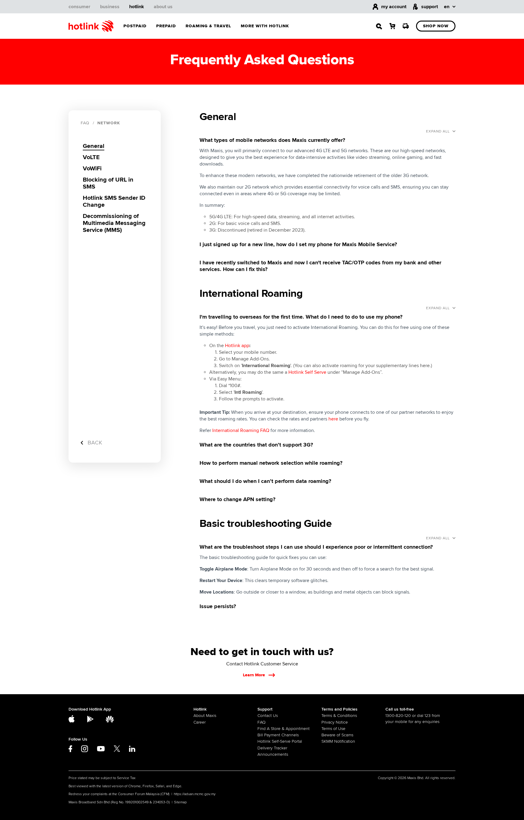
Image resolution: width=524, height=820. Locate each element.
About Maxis (204, 715)
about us (163, 7)
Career (199, 722)
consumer (79, 7)
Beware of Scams (337, 735)
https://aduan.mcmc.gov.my (195, 794)
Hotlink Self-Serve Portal (279, 741)
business (109, 7)
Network (108, 123)
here (333, 419)
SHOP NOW (435, 25)
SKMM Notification (338, 741)
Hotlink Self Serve (307, 372)
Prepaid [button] (166, 25)
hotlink (136, 7)
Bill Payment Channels (278, 735)
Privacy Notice (334, 722)
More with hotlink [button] (265, 25)
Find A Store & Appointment (283, 728)
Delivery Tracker (272, 748)
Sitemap (180, 802)
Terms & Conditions (339, 715)
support (429, 7)
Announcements (272, 754)
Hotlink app (237, 346)
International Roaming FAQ (240, 430)
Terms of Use (333, 728)
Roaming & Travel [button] (208, 25)
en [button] (446, 7)
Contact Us (267, 715)
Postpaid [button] (134, 25)
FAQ (85, 123)
